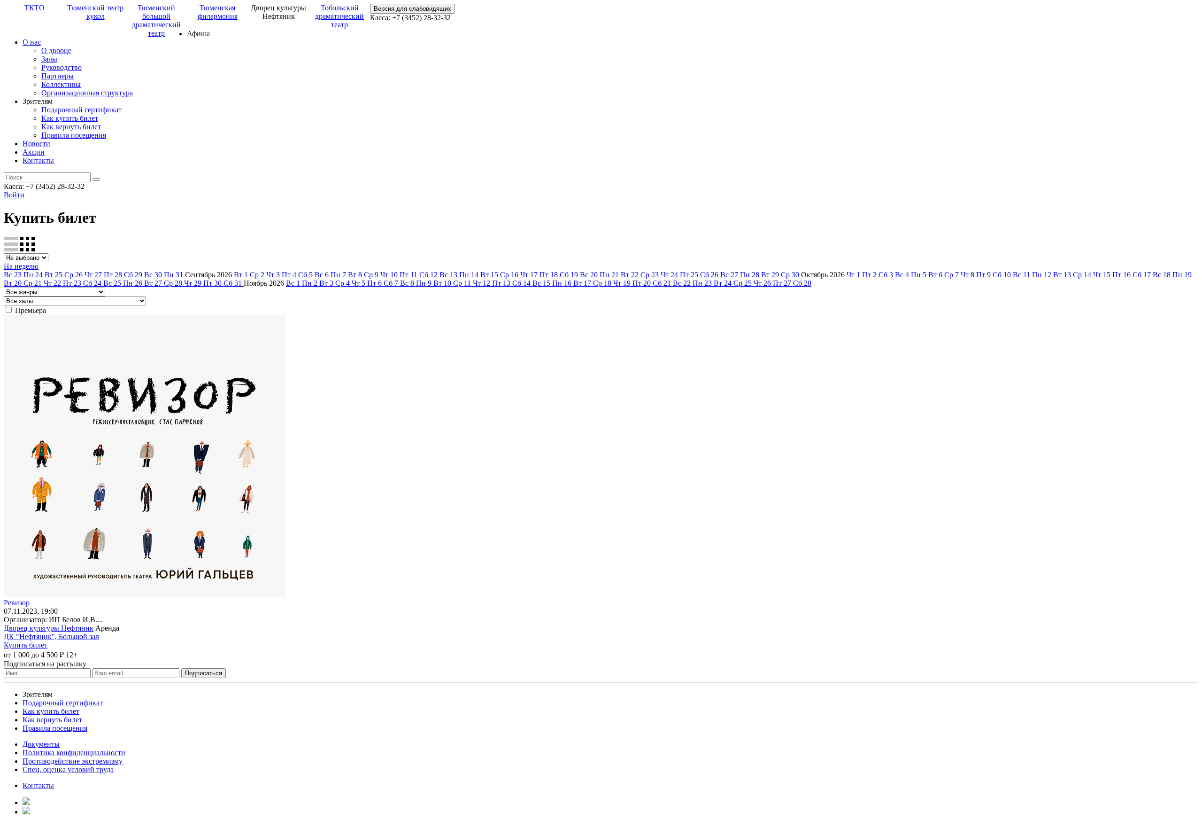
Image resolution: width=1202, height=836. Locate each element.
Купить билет (25, 645)
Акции (34, 152)
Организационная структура (87, 93)
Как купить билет (69, 118)
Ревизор (17, 603)
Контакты (38, 160)
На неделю (21, 266)
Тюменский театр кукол (95, 12)
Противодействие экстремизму (73, 761)
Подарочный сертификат (81, 110)
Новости (36, 144)
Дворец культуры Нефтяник (48, 628)
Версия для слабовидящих (412, 8)
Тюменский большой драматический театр (156, 20)
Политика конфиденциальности (74, 753)
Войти (14, 195)
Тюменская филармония (218, 12)
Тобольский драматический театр (339, 16)
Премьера (30, 310)
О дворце (56, 51)
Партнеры (57, 76)
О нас (32, 42)
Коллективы (61, 84)
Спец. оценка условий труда (68, 769)
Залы (49, 59)
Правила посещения (73, 135)
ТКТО (34, 8)
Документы (41, 744)
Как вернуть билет (71, 127)
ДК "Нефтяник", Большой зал (51, 637)
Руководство (61, 67)
